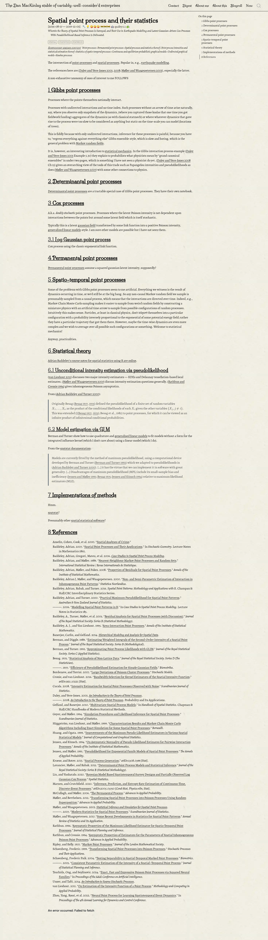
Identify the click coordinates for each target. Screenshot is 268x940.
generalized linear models (64, 230)
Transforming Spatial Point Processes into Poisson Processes (127, 849)
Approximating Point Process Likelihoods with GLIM (120, 649)
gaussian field (86, 225)
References (208, 57)
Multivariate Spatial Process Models (113, 705)
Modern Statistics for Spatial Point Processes (99, 812)
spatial (52, 42)
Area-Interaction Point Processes (123, 626)
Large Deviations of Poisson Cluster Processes (120, 672)
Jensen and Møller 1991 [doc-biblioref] (82, 477)
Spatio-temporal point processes (214, 41)
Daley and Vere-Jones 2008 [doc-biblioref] (174, 160)
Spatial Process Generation (102, 761)
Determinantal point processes (219, 25)
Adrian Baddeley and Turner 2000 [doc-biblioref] (77, 394)
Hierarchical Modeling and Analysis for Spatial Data (128, 635)
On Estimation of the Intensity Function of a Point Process (114, 886)
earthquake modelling (155, 63)
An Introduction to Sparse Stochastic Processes (107, 881)
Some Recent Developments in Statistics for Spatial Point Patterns (138, 816)
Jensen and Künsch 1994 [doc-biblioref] (127, 477)
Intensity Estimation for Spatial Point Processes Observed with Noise (115, 686)
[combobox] (259, 5)
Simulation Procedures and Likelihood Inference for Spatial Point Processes (131, 714)
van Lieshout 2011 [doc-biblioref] (60, 377)
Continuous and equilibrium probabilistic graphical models (139, 51)
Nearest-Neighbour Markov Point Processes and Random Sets (137, 560)
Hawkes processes (64, 55)
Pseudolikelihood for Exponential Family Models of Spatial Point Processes (131, 751)
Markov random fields (90, 143)
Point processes (89, 48)
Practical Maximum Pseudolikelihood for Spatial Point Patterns (139, 598)
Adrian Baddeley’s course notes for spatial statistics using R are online (92, 361)
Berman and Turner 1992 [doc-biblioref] (110, 463)
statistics (64, 42)
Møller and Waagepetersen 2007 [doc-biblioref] (75, 170)
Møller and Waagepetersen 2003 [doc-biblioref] (141, 70)
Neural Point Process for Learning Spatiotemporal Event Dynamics (134, 895)
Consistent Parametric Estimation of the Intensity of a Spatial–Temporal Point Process (126, 863)
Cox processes (210, 30)
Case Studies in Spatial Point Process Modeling (137, 556)
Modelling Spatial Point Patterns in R (95, 607)
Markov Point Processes (97, 844)
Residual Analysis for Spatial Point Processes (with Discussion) (144, 616)
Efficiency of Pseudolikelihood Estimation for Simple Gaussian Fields (114, 668)
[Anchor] (104, 89)
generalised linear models (131, 436)
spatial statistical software (87, 520)
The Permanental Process (107, 793)
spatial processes (108, 63)
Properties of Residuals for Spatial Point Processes (139, 570)
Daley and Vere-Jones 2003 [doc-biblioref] (95, 70)
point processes (82, 63)
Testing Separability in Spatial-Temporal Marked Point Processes (137, 858)
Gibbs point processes (214, 21)
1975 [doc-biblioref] (91, 404)
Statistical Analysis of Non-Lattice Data (94, 658)
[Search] (258, 5)
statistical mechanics (118, 151)
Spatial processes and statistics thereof (142, 48)
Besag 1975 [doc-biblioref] (104, 477)
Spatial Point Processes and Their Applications (113, 547)
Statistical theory (211, 47)
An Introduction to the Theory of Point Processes (115, 695)
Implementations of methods (218, 52)
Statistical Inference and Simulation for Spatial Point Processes (131, 807)
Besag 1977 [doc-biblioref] (81, 404)
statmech (78, 42)
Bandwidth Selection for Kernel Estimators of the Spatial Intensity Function (142, 677)
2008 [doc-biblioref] (117, 70)
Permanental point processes (218, 35)
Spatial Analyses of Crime (113, 542)
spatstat (53, 512)
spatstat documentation (75, 448)
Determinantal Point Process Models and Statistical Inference (137, 765)
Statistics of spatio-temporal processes (93, 51)
